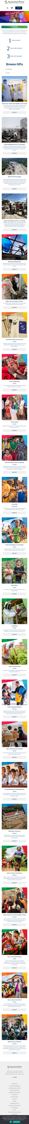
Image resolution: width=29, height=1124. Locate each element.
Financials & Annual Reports (14, 1112)
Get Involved (14, 1094)
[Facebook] (13, 1077)
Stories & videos (14, 1096)
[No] (27, 1119)
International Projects (14, 1090)
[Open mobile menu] (7, 8)
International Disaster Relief (14, 1088)
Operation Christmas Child (14, 1092)
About (14, 1109)
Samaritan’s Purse (14, 1103)
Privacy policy (16, 1121)
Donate (14, 1101)
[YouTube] (16, 1077)
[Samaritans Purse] (14, 1067)
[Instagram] (14, 1077)
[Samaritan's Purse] (14, 2)
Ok (10, 1121)
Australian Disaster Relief (14, 1086)
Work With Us (15, 1114)
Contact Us (14, 1099)
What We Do (14, 1083)
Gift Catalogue (14, 1107)
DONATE (18, 7)
